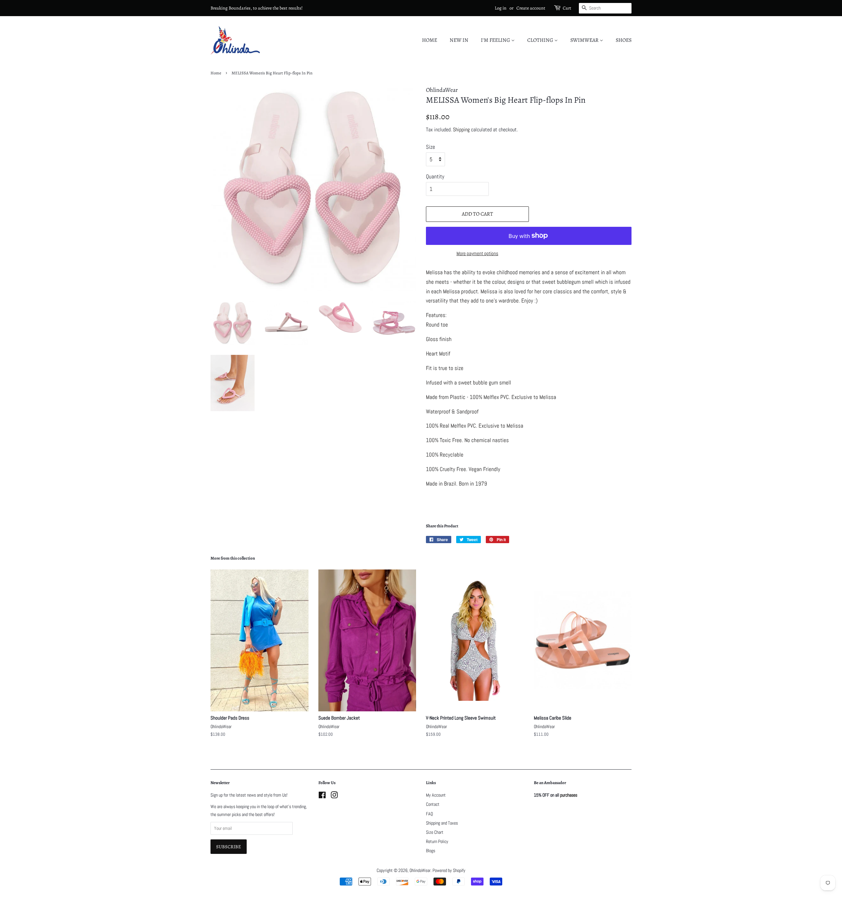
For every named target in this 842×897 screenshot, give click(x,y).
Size (430, 146)
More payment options (477, 253)
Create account (530, 8)
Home (429, 40)
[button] (529, 378)
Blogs (430, 851)
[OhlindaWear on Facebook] (322, 796)
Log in (501, 8)
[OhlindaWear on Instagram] (334, 796)
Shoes (624, 40)
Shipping (461, 129)
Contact (432, 804)
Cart (567, 8)
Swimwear (585, 40)
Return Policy (437, 841)
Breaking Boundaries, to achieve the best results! (256, 8)
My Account (436, 795)
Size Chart (434, 832)
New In (459, 40)
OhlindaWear (420, 870)
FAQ (429, 814)
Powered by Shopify (449, 870)
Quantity (435, 176)
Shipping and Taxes (442, 823)
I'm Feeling (496, 40)
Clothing (540, 40)
